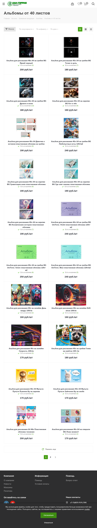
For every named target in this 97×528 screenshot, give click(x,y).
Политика (8, 491)
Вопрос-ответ (72, 480)
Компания (9, 476)
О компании (9, 480)
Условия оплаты (42, 484)
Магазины (8, 487)
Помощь (38, 480)
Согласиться (48, 515)
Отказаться (48, 523)
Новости (7, 484)
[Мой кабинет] (72, 4)
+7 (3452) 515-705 (78, 503)
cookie (87, 509)
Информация (41, 476)
